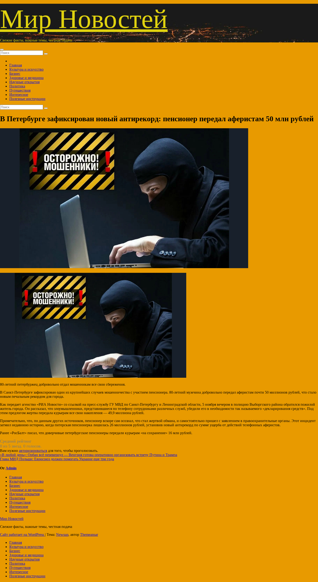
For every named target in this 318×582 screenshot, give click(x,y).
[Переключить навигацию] (2, 49)
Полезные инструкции (27, 99)
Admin (11, 468)
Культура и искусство (26, 69)
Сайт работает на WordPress (22, 535)
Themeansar (89, 535)
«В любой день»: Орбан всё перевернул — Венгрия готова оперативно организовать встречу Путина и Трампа (88, 455)
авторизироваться (33, 451)
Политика (17, 86)
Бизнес (14, 74)
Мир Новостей (84, 19)
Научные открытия (24, 82)
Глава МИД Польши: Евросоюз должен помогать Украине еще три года (57, 459)
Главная (15, 65)
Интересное (18, 95)
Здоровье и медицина (26, 78)
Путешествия (19, 90)
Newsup (62, 535)
